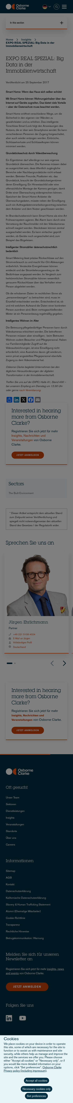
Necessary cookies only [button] (36, 1089)
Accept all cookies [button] (36, 1080)
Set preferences (36, 1096)
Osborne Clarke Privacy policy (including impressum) (32, 1069)
